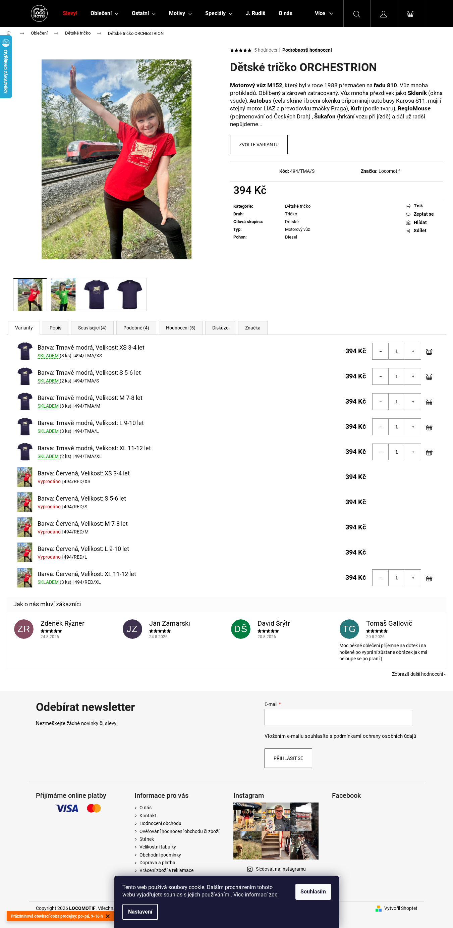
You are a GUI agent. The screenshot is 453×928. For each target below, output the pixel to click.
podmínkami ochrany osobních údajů (375, 736)
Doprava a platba (157, 862)
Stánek (146, 839)
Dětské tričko (297, 206)
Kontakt (147, 815)
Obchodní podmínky (160, 855)
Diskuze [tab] (220, 327)
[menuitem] (70, 13)
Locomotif (389, 171)
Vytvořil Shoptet (400, 908)
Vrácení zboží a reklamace (166, 870)
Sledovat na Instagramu (281, 869)
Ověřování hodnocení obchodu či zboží (179, 831)
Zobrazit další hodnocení (417, 674)
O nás (145, 807)
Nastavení (140, 912)
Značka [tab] (253, 327)
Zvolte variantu (259, 144)
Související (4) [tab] (92, 327)
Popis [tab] (55, 327)
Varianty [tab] (24, 327)
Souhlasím (313, 891)
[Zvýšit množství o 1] (413, 351)
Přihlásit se (288, 758)
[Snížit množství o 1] (381, 351)
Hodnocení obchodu (160, 823)
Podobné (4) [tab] (136, 327)
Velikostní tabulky (157, 846)
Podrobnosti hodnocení (307, 50)
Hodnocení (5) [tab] (180, 327)
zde (273, 894)
